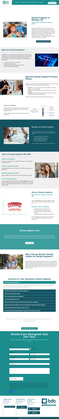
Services (27, 2)
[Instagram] (50, 408)
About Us (17, 2)
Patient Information (34, 2)
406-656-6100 (30, 404)
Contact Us (41, 2)
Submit (11, 391)
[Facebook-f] (48, 408)
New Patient (33, 347)
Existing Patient (33, 349)
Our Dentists (23, 2)
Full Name (10, 347)
